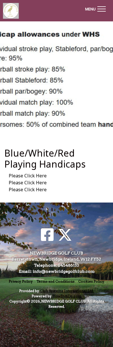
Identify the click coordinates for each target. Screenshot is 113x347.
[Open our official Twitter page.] (65, 235)
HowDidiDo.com (66, 296)
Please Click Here (28, 175)
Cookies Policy (91, 281)
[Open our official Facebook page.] (47, 235)
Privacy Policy (21, 281)
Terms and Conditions (55, 281)
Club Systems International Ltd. (67, 291)
